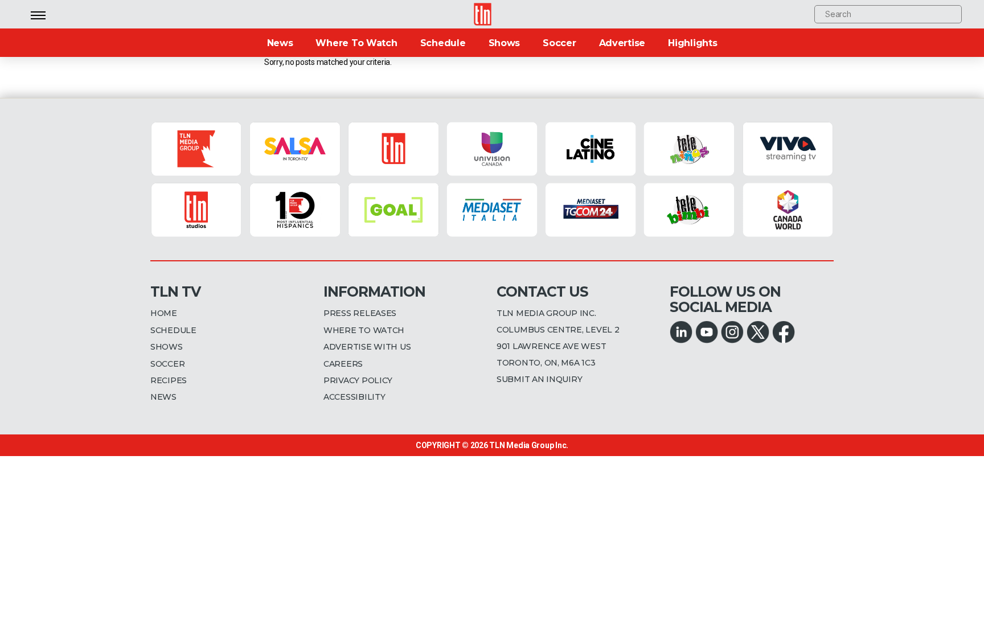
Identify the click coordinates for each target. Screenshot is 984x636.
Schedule (443, 43)
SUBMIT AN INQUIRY (539, 379)
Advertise (622, 43)
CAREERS (343, 364)
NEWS (163, 397)
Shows (504, 43)
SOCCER (167, 364)
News (280, 43)
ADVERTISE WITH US (367, 347)
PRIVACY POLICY (357, 380)
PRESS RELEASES (359, 313)
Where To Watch (356, 43)
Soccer (559, 43)
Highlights (692, 43)
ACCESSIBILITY (354, 397)
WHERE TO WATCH (363, 330)
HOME (163, 313)
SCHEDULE (173, 330)
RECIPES (168, 380)
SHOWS (166, 347)
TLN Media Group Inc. (528, 445)
